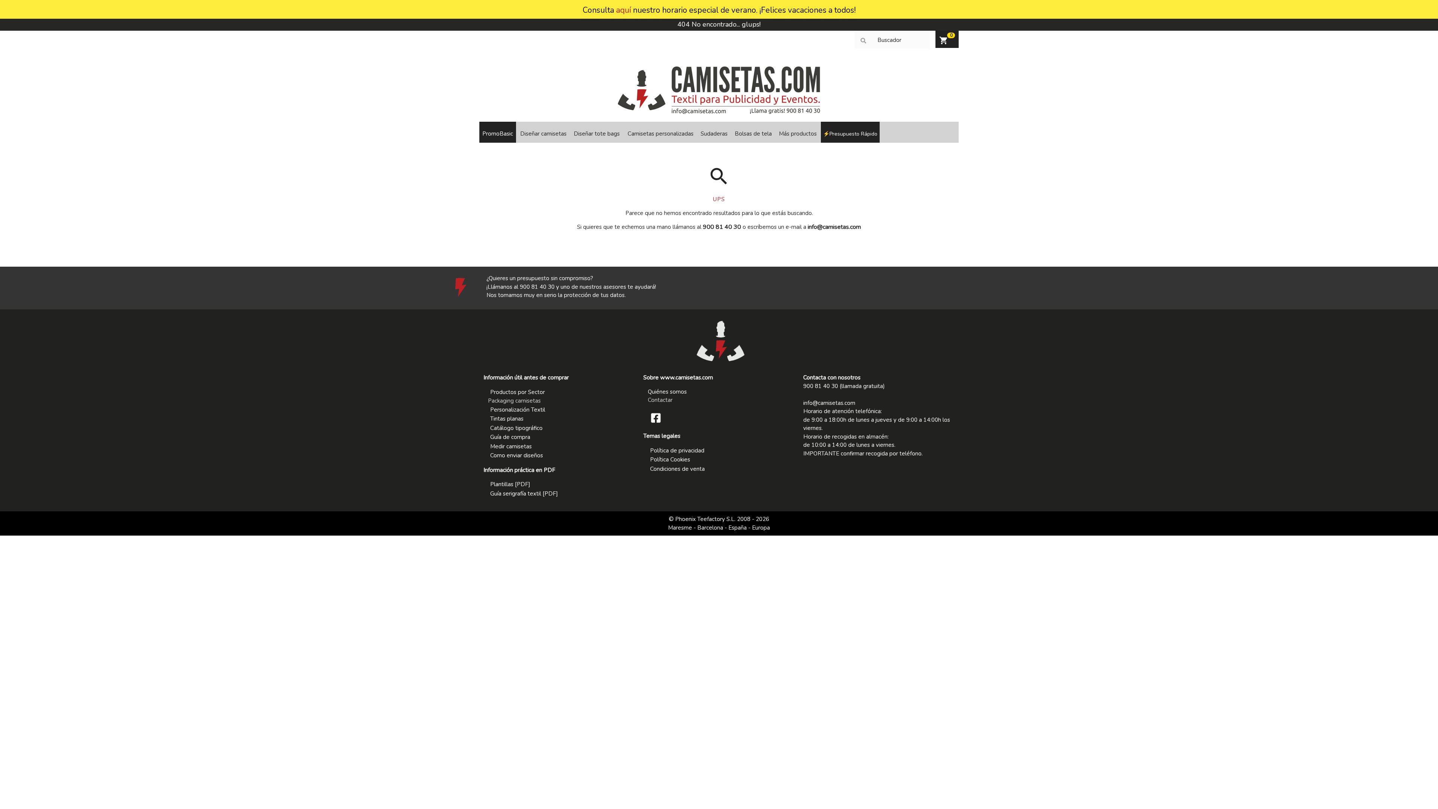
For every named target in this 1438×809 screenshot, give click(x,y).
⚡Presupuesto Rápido (850, 133)
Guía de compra (510, 437)
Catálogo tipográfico (516, 428)
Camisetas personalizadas (661, 133)
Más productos (798, 133)
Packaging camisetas (514, 400)
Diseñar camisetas (543, 133)
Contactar (660, 400)
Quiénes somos (667, 392)
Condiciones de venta (677, 469)
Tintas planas (507, 418)
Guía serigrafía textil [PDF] (524, 493)
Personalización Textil (517, 409)
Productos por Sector (517, 392)
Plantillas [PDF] (510, 484)
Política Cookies (670, 459)
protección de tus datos (594, 295)
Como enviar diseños (516, 455)
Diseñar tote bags (597, 133)
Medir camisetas (511, 446)
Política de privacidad (677, 450)
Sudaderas (714, 133)
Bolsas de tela (753, 133)
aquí (623, 10)
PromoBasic (497, 133)
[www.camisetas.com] (719, 111)
